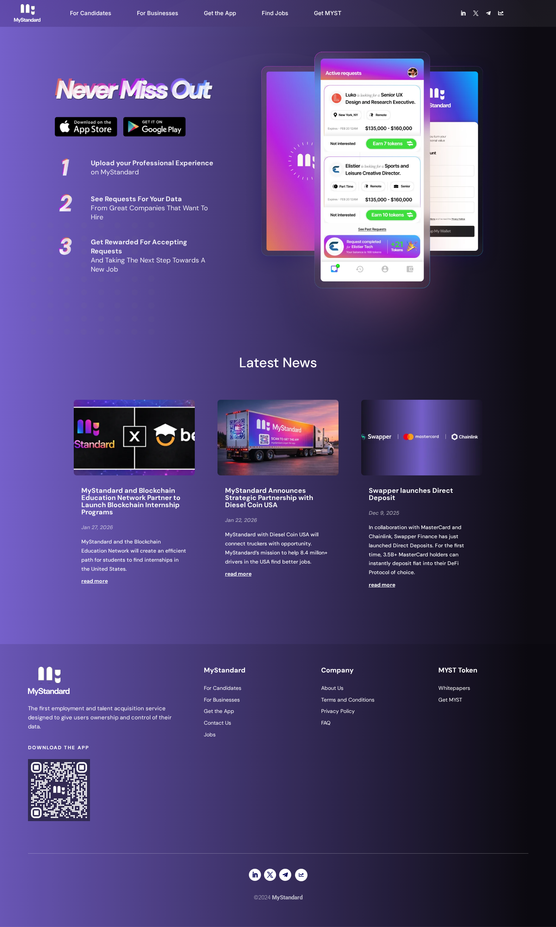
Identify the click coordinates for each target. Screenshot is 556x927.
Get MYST (328, 13)
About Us (332, 688)
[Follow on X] (270, 875)
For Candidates (90, 13)
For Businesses (157, 13)
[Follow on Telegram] (285, 875)
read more (94, 581)
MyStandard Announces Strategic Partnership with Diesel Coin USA (269, 497)
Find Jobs (275, 13)
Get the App (220, 13)
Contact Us (217, 722)
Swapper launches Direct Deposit (411, 494)
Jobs (210, 734)
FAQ (326, 722)
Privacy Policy (338, 711)
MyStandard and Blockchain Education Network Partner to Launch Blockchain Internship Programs (130, 501)
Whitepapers (454, 688)
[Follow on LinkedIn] (255, 875)
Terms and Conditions (347, 699)
